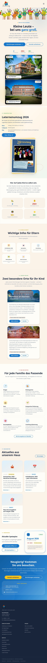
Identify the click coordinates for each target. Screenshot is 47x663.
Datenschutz (4, 648)
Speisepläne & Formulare (7, 634)
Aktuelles (26, 630)
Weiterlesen (5, 490)
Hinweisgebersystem (6, 644)
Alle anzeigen (40, 456)
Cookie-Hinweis (5, 652)
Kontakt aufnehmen (34, 44)
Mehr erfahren (14, 321)
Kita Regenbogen (5, 628)
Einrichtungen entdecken (14, 44)
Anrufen (25, 321)
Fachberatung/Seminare (6, 632)
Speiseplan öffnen (10, 546)
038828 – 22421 (9, 589)
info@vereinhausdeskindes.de (11, 592)
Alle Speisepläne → (10, 550)
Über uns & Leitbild (28, 626)
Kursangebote (4, 630)
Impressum (4, 646)
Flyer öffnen (8, 135)
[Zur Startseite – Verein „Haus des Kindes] (6, 3)
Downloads (4, 642)
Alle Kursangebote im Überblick (23, 436)
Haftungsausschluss (6, 650)
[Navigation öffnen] (44, 3)
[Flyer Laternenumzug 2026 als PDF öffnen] (23, 155)
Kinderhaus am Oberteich (7, 626)
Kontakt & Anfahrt (5, 640)
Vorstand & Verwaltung (29, 628)
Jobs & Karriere (28, 632)
